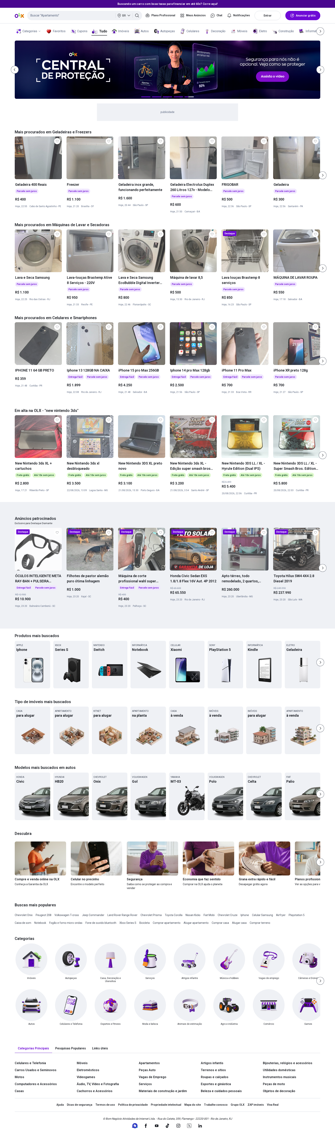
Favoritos (59, 31)
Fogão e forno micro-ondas (65, 922)
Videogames (86, 1077)
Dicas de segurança (79, 1104)
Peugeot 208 (43, 915)
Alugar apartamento (196, 922)
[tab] (33, 1048)
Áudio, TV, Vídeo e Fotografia (98, 1084)
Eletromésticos (88, 1070)
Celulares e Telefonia (30, 1063)
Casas (19, 1091)
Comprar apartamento (166, 922)
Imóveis (123, 31)
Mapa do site (192, 1104)
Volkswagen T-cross (66, 915)
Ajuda (60, 1104)
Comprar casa (220, 922)
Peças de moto (274, 1084)
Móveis (242, 31)
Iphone (245, 915)
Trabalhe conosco (216, 1104)
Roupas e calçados (214, 1077)
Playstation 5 (297, 915)
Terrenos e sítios (213, 1070)
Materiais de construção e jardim (163, 1091)
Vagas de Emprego (152, 1077)
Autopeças (167, 31)
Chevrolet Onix (24, 915)
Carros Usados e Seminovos (35, 1070)
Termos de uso (105, 1104)
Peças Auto (147, 1070)
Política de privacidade (133, 1104)
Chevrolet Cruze (227, 915)
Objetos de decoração (279, 1091)
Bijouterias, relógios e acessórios (287, 1063)
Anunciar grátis (306, 15)
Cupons (82, 31)
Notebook (40, 922)
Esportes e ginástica (216, 1084)
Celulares (192, 31)
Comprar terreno (260, 922)
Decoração (218, 31)
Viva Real (273, 1104)
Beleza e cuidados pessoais (221, 1091)
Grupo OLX (237, 1104)
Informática (313, 31)
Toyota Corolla (173, 915)
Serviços (145, 1084)
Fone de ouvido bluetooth (100, 922)
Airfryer (281, 915)
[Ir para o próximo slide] (322, 175)
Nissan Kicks (193, 915)
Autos (145, 31)
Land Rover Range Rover (122, 915)
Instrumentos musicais (279, 1077)
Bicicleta (144, 922)
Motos (19, 1077)
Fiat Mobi (209, 915)
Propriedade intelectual (166, 1104)
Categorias (29, 31)
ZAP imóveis (256, 1104)
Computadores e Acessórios (36, 1084)
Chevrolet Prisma (151, 915)
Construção (286, 31)
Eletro (263, 31)
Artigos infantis (212, 1063)
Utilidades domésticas (279, 1070)
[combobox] (84, 15)
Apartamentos (149, 1063)
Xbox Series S (127, 922)
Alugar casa (239, 922)
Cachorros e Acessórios (94, 1091)
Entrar (268, 15)
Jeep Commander (93, 915)
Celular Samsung (262, 915)
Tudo (103, 31)
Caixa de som (23, 922)
